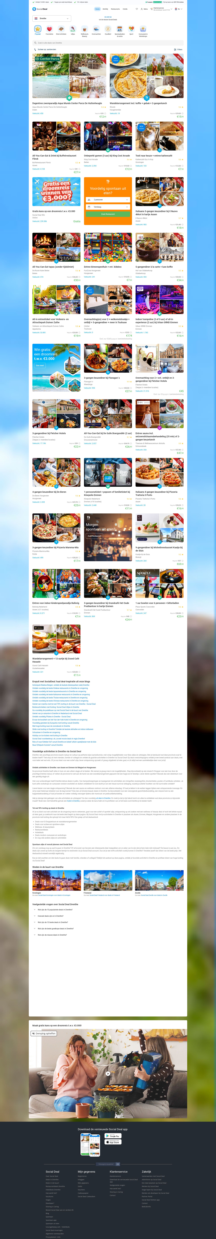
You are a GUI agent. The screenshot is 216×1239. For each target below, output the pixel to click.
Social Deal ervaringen (54, 1230)
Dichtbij (105, 9)
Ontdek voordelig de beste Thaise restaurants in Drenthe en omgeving (59, 698)
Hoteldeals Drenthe (53, 1190)
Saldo (80, 1186)
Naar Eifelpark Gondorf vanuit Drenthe (47, 745)
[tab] (108, 910)
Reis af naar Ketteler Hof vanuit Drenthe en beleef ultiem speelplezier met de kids (64, 742)
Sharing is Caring (52, 1207)
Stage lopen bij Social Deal (152, 1190)
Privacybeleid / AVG (53, 1237)
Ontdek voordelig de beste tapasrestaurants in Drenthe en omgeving (59, 691)
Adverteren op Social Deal (151, 1179)
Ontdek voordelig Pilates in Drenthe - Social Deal (51, 717)
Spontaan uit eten (52, 1223)
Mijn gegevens (83, 1183)
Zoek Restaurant (108, 214)
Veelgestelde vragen (117, 1185)
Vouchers (81, 1190)
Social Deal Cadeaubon (86, 1196)
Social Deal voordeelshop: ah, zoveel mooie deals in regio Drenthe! (58, 739)
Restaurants (115, 9)
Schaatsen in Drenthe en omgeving (46, 732)
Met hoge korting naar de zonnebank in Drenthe (51, 726)
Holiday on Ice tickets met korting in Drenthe (49, 735)
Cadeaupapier (83, 1193)
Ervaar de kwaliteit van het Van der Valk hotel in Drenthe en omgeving (59, 720)
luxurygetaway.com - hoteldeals (58, 1227)
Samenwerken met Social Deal (153, 1176)
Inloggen (81, 1179)
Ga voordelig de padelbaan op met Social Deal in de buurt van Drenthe (60, 710)
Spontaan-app (51, 1220)
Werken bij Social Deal (150, 1186)
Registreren (82, 1176)
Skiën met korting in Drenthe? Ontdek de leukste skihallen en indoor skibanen (62, 729)
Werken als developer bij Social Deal (155, 1193)
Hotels (125, 9)
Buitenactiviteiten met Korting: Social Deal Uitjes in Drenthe (55, 707)
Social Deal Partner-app (151, 1200)
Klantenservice (115, 1176)
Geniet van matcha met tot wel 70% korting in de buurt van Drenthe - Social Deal (64, 704)
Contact (113, 1195)
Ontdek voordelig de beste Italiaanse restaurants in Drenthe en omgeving (61, 694)
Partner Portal (147, 1196)
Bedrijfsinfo (146, 1207)
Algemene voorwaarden (55, 1234)
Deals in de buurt (52, 1183)
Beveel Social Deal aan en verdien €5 (59, 1210)
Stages (48, 1200)
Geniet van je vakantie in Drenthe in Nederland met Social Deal (57, 713)
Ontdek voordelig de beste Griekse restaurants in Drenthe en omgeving (60, 688)
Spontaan (49, 1217)
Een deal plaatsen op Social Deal (154, 1183)
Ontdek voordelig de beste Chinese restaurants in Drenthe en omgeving (60, 701)
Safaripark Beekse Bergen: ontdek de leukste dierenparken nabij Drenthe (60, 685)
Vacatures (49, 1196)
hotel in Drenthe (73, 801)
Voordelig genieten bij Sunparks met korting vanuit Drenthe (55, 723)
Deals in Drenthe (52, 1179)
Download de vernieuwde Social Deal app (124, 1180)
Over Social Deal (52, 1176)
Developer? (50, 1203)
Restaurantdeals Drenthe (55, 1186)
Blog (47, 1213)
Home (97, 9)
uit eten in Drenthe (103, 798)
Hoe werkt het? (51, 1193)
